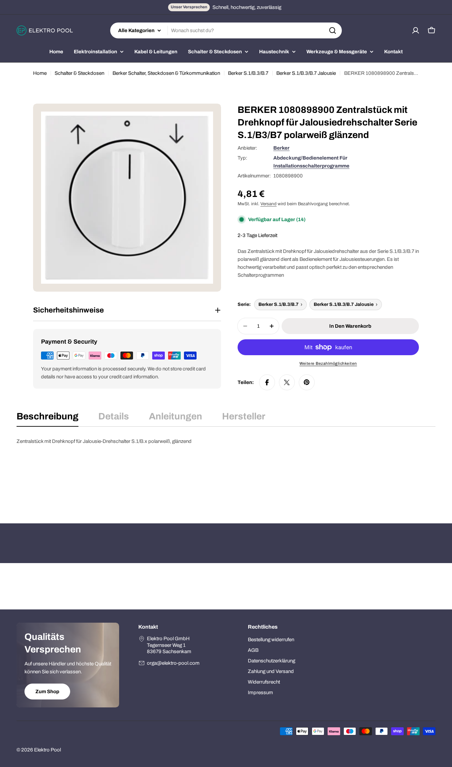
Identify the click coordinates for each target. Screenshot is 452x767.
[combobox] (226, 30)
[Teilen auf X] (287, 382)
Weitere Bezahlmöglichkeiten (328, 363)
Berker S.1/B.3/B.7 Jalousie (306, 73)
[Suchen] (333, 30)
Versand (268, 203)
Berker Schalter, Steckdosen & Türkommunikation (166, 73)
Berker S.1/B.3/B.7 (248, 73)
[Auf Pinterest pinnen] (307, 382)
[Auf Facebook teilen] (267, 382)
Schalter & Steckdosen (79, 73)
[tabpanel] (226, 470)
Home (40, 73)
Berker (281, 148)
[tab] (47, 418)
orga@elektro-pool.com (173, 663)
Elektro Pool (47, 749)
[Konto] (416, 30)
